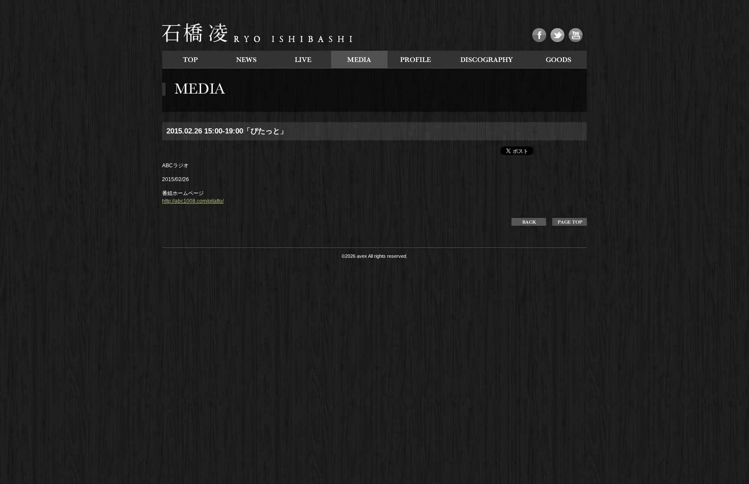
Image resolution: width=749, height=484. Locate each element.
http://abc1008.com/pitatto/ (193, 201)
